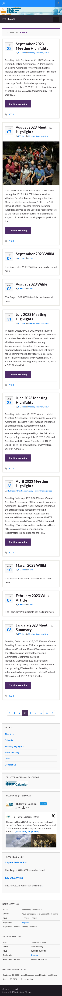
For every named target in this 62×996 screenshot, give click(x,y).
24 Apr (36, 817)
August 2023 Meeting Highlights (34, 129)
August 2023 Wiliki (31, 284)
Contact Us (10, 764)
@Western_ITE (22, 831)
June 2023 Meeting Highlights (31, 400)
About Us (9, 734)
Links (7, 758)
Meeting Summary (36, 52)
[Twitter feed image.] (43, 843)
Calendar (9, 740)
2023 (11, 114)
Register (25, 922)
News (47, 52)
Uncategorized (45, 491)
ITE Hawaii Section (22, 816)
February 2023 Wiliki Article (33, 597)
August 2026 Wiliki (16, 862)
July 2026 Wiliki (14, 877)
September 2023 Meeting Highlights (32, 46)
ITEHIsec (22, 52)
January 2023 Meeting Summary (34, 627)
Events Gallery (12, 752)
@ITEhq (35, 831)
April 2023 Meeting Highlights (32, 483)
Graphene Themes (24, 992)
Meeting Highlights (14, 746)
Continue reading (18, 104)
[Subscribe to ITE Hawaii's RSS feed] (3, 2)
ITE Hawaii (8, 19)
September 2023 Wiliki (35, 254)
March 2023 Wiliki (31, 565)
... (45, 870)
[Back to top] (55, 989)
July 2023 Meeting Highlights (31, 316)
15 (47, 712)
